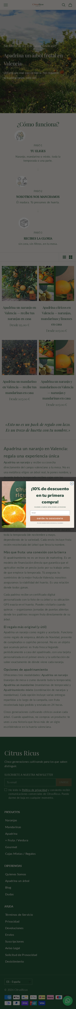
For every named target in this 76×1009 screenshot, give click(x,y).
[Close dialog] (71, 483)
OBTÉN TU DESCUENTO (50, 519)
